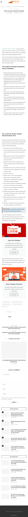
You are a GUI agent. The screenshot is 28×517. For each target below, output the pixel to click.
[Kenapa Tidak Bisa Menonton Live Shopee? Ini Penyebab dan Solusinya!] (5, 479)
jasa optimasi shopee (6, 304)
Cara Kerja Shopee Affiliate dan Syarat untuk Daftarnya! (18, 470)
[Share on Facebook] (17, 311)
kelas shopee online (17, 304)
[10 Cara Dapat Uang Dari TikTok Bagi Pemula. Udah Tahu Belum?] (5, 440)
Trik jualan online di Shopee (9, 48)
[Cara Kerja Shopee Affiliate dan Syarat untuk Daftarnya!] (5, 471)
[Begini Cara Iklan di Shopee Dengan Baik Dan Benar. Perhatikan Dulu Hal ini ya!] (5, 415)
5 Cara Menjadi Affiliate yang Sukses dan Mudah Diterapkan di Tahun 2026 (19, 462)
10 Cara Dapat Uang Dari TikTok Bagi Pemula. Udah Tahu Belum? (18, 439)
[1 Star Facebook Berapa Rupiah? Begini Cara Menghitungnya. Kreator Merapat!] (5, 431)
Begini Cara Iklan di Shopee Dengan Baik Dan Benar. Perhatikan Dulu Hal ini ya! (17, 414)
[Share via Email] (21, 311)
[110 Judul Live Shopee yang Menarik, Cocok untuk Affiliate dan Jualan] (5, 496)
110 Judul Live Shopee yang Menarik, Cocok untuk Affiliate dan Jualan (18, 496)
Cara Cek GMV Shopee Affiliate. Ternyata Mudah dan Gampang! (18, 487)
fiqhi (11, 12)
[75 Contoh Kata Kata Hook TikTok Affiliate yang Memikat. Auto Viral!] (5, 448)
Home (2, 6)
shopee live (4, 306)
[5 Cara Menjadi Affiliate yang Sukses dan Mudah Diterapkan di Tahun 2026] (14, 350)
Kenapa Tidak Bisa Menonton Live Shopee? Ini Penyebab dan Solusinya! (18, 479)
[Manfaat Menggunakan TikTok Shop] (5, 423)
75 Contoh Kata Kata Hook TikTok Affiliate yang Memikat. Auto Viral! (18, 448)
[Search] (26, 2)
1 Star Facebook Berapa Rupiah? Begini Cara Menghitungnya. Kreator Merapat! (19, 431)
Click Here (14, 252)
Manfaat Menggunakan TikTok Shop (18, 422)
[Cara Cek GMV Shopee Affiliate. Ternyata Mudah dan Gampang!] (5, 488)
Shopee (8, 6)
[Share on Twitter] (18, 311)
